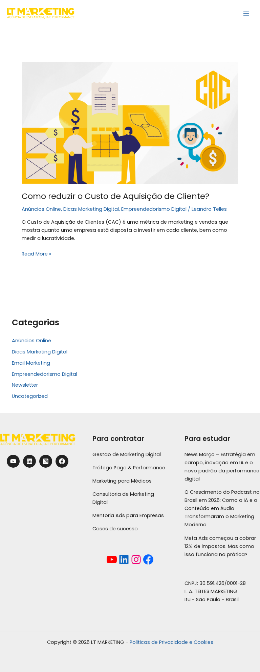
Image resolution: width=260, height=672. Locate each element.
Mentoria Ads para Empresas (128, 515)
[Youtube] (13, 461)
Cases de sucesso (115, 528)
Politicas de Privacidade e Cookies (171, 642)
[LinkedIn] (124, 559)
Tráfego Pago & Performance (128, 467)
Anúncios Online (41, 209)
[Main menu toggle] (246, 13)
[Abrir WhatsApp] (243, 655)
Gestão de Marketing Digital (126, 454)
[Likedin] (29, 461)
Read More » (36, 253)
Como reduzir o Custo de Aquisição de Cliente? (115, 196)
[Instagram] (45, 461)
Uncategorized (30, 396)
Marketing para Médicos (122, 480)
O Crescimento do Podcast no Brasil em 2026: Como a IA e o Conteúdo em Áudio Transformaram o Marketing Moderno (222, 508)
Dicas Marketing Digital (91, 209)
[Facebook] (62, 461)
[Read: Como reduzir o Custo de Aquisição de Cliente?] (130, 122)
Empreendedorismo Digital (154, 209)
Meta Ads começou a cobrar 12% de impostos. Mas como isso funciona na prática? (220, 546)
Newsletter (25, 385)
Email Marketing (31, 363)
